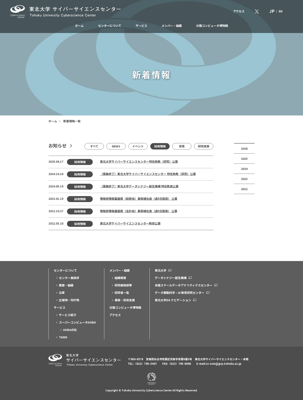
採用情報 (160, 146)
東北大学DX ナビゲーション (173, 300)
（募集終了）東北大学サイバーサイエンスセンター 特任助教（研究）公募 (148, 174)
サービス (141, 26)
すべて (94, 146)
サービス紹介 (67, 315)
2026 (244, 148)
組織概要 (120, 278)
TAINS (63, 337)
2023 (244, 179)
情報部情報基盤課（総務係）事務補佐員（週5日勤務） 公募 (138, 198)
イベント (138, 146)
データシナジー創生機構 (171, 278)
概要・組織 (66, 285)
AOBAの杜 (70, 330)
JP (272, 11)
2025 (244, 158)
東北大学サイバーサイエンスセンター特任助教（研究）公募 (139, 161)
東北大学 (160, 270)
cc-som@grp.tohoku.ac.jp (223, 364)
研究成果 (203, 146)
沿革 (62, 293)
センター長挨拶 (69, 278)
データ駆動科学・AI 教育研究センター (179, 293)
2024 (244, 169)
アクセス (238, 11)
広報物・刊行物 (69, 300)
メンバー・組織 (172, 26)
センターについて (109, 26)
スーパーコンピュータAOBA (77, 322)
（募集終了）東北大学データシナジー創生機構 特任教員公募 (139, 186)
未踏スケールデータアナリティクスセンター (183, 285)
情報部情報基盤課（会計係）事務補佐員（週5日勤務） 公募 (138, 211)
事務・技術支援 (125, 300)
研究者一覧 (122, 293)
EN (280, 11)
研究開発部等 (123, 285)
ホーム (79, 26)
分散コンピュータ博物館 (212, 26)
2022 (244, 189)
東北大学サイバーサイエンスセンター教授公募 (130, 223)
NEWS (116, 146)
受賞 (182, 146)
